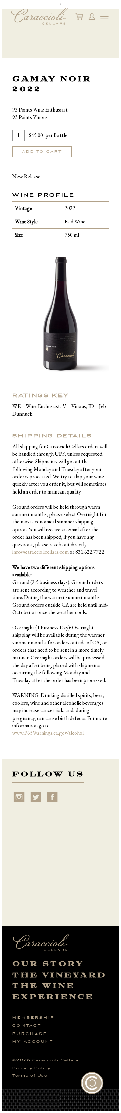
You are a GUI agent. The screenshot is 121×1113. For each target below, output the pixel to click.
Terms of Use (29, 1076)
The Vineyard (59, 975)
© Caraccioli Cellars (45, 1060)
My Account (33, 1042)
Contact (27, 1026)
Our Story (48, 964)
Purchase (29, 1034)
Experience (53, 997)
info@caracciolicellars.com (40, 551)
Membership (33, 1018)
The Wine (43, 986)
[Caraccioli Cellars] (39, 16)
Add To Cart (42, 152)
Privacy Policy (31, 1068)
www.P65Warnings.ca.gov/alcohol (48, 732)
